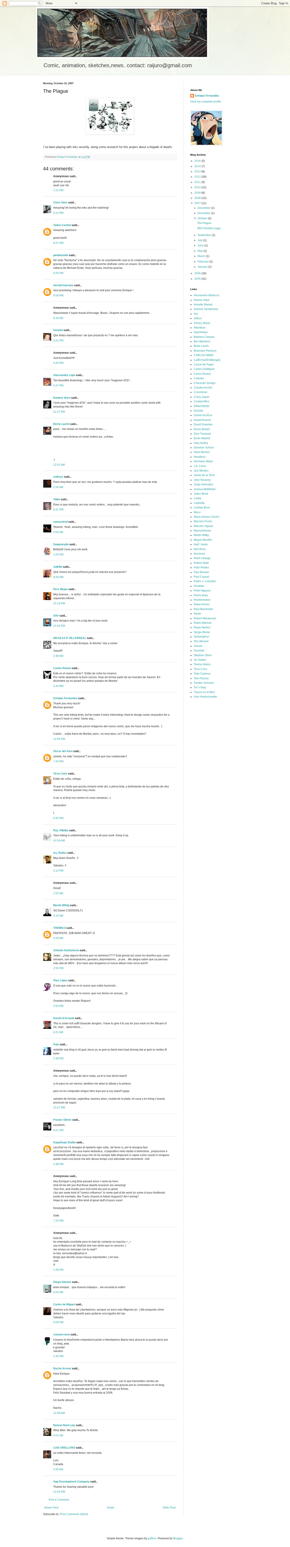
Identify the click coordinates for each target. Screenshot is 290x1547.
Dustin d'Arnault (63, 1018)
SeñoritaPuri (201, 636)
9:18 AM (58, 318)
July (200, 240)
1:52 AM (58, 893)
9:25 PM (58, 273)
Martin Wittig (61, 905)
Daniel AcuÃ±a (203, 415)
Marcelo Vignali (203, 526)
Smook (198, 646)
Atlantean (199, 327)
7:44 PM (58, 761)
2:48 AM (58, 656)
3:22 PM (58, 340)
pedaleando (60, 255)
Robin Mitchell (202, 623)
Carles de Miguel (64, 1304)
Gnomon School (204, 447)
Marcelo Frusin (203, 521)
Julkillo (57, 566)
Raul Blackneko (203, 609)
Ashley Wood (202, 323)
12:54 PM (59, 739)
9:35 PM (58, 818)
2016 (197, 160)
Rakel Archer (202, 604)
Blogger (178, 1538)
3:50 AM (58, 532)
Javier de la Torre (204, 475)
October (203, 218)
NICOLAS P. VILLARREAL (69, 638)
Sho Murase (201, 641)
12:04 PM (59, 1491)
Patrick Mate (201, 563)
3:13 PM (58, 870)
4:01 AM (58, 1435)
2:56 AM (58, 487)
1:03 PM (58, 554)
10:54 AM (59, 840)
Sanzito (58, 330)
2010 (197, 187)
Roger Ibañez (202, 627)
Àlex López (60, 980)
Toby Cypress (202, 673)
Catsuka (199, 378)
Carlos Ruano (62, 668)
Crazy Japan (201, 396)
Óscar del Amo (62, 751)
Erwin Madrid (202, 438)
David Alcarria (202, 420)
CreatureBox (201, 401)
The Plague (204, 223)
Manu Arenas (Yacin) (206, 516)
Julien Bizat (201, 493)
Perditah (199, 586)
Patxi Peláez (201, 567)
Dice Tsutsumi (202, 433)
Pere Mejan (60, 589)
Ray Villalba (60, 830)
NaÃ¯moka (201, 544)
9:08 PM (58, 1322)
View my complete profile (205, 101)
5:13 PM (58, 213)
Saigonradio (61, 544)
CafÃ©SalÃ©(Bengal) (207, 360)
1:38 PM (58, 1058)
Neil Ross (200, 549)
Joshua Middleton (205, 489)
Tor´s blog (200, 687)
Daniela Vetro (61, 397)
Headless (199, 456)
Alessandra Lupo (64, 375)
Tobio (56, 499)
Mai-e (197, 512)
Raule (197, 613)
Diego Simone (62, 1282)
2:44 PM (58, 686)
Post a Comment (59, 1499)
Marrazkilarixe (202, 530)
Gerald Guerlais (63, 285)
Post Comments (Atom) (74, 1514)
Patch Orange (202, 558)
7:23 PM (58, 1220)
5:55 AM (58, 1469)
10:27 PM (59, 1107)
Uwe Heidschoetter (205, 696)
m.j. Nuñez (60, 852)
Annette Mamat (203, 304)
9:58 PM (58, 295)
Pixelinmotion (202, 599)
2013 (197, 171)
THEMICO (59, 928)
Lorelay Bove (202, 507)
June (201, 245)
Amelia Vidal (201, 300)
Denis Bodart (202, 429)
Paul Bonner (201, 572)
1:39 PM (58, 1269)
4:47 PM (58, 385)
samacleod (60, 521)
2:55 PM (58, 968)
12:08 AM (59, 1413)
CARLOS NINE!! (204, 355)
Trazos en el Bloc (204, 692)
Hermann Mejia (203, 461)
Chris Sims (60, 202)
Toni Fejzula (201, 678)
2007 (197, 203)
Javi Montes (201, 470)
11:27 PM (59, 411)
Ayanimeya (201, 332)
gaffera (152, 1538)
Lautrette (199, 503)
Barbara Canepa (204, 336)
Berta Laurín (61, 424)
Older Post (169, 1507)
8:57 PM (58, 243)
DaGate (198, 410)
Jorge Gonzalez (203, 484)
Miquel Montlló (203, 539)
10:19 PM (59, 603)
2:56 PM (58, 1006)
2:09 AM (58, 938)
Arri (196, 313)
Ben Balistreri (202, 341)
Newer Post (51, 1507)
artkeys (58, 476)
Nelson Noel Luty (64, 1425)
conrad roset (61, 1334)
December (204, 208)
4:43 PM (58, 363)
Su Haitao (200, 659)
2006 (197, 273)
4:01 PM (58, 1130)
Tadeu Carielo (62, 225)
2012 (197, 176)
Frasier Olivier (62, 1119)
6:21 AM (58, 1032)
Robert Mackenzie (205, 618)
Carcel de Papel (204, 364)
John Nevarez (202, 480)
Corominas (200, 392)
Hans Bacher (202, 452)
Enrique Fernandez (65, 698)
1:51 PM (58, 190)
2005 (197, 278)
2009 (197, 192)
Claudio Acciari (203, 387)
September (205, 235)
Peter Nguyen (202, 590)
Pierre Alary (201, 595)
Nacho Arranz (62, 1368)
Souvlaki (199, 650)
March (202, 256)
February (203, 261)
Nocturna (199, 553)
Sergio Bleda (202, 632)
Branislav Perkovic (205, 350)
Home (110, 1507)
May (200, 251)
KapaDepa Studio (64, 1142)
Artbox (198, 318)
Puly (56, 1044)
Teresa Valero (202, 664)
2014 (197, 166)
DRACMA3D (201, 406)
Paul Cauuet (201, 576)
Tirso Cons (60, 773)
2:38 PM (58, 1164)
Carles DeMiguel (204, 369)
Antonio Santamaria (66, 950)
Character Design (204, 383)
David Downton (203, 424)
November (204, 213)
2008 (197, 198)
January (203, 266)
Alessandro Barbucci (206, 295)
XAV (56, 615)
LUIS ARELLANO (64, 1447)
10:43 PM (59, 625)
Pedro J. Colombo (205, 581)
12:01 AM (59, 464)
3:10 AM (58, 915)
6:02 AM (58, 1292)
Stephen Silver (203, 655)
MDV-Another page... (210, 228)
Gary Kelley (201, 443)
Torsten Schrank (204, 682)
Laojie (197, 498)
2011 (197, 182)
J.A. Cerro (200, 466)
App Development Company (71, 1481)
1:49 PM (58, 1356)
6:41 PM (58, 509)
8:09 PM (58, 577)
